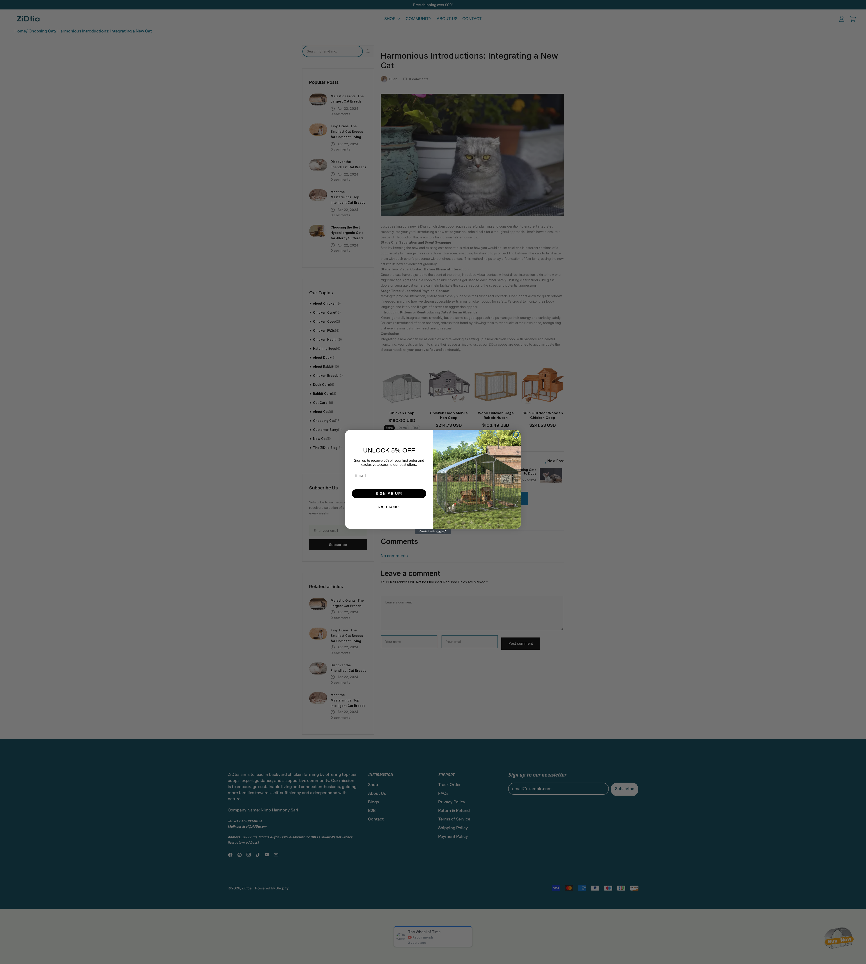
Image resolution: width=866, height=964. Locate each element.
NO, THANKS (389, 507)
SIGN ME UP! (389, 494)
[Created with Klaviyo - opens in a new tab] (433, 531)
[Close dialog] (516, 434)
